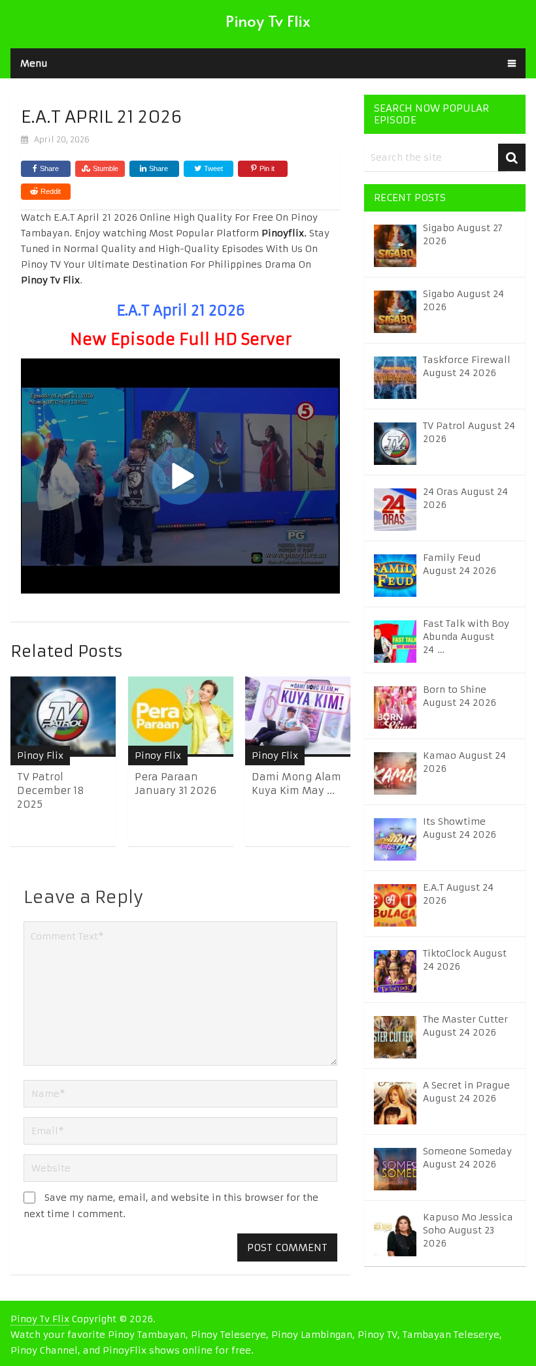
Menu (34, 63)
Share (49, 168)
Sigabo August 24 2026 (463, 300)
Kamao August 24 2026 (464, 762)
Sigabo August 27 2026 (463, 234)
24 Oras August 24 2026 (465, 498)
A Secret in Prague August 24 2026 (466, 1091)
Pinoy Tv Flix (268, 20)
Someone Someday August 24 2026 (467, 1157)
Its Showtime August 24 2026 (459, 828)
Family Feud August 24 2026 (459, 564)
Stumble (105, 168)
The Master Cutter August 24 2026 (465, 1025)
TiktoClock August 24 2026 (465, 959)
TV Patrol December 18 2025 (50, 790)
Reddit (51, 191)
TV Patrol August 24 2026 (469, 432)
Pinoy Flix (40, 755)
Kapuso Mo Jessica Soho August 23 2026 (468, 1230)
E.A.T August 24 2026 (458, 894)
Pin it (267, 168)
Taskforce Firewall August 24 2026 (467, 366)
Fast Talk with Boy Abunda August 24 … (466, 637)
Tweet (212, 168)
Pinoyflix (282, 233)
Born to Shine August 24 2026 (459, 696)
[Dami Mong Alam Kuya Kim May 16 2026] (297, 716)
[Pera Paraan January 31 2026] (180, 716)
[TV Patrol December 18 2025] (63, 716)
